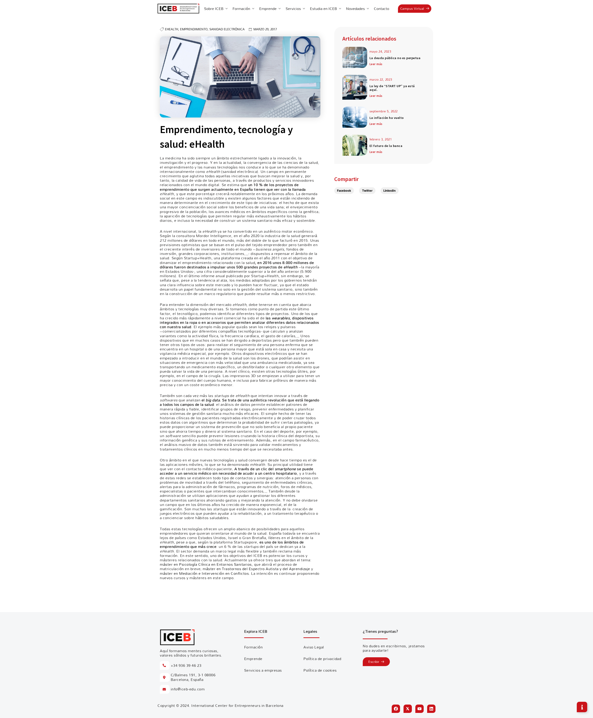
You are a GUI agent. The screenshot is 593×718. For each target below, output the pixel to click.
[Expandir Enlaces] (582, 707)
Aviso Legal (313, 647)
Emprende (253, 658)
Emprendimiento (194, 29)
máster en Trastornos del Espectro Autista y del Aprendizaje (257, 568)
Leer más (375, 64)
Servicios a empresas (263, 670)
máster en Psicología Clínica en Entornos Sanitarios (206, 564)
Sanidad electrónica (227, 29)
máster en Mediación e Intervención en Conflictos (204, 573)
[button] (344, 190)
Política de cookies (320, 670)
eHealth (171, 29)
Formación (253, 647)
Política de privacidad (322, 658)
